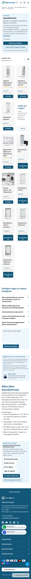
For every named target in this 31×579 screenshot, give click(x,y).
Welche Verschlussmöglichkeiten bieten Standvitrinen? (13, 323)
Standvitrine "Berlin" (22, 189)
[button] (24, 2)
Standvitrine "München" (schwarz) (7, 262)
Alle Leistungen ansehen (12, 480)
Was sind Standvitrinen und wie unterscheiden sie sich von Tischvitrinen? (13, 299)
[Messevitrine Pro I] (22, 140)
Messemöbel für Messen (21, 7)
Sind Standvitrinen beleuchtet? (12, 312)
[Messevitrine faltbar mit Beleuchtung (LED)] (8, 140)
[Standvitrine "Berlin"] (22, 179)
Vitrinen (3, 8)
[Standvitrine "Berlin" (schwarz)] (8, 214)
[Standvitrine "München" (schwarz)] (8, 251)
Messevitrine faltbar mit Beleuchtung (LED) (7, 153)
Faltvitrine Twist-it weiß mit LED (22, 83)
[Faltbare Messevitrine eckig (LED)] (8, 72)
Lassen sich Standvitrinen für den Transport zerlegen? (13, 317)
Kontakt (23, 128)
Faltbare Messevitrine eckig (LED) (7, 83)
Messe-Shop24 (9, 575)
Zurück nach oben (14, 492)
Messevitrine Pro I (22, 151)
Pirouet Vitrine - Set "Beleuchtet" (7, 190)
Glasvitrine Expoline (7, 118)
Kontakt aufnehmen (11, 476)
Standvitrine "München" (22, 224)
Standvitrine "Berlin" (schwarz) (7, 225)
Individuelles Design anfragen (15, 47)
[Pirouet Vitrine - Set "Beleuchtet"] (8, 179)
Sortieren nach (6, 58)
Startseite (4, 7)
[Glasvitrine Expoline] (8, 108)
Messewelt (10, 7)
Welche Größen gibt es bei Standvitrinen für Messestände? (13, 307)
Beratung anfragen (15, 43)
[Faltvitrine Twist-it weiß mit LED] (22, 72)
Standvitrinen (10, 8)
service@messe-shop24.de (10, 518)
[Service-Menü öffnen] (27, 564)
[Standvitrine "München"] (22, 214)
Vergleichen (8, 76)
